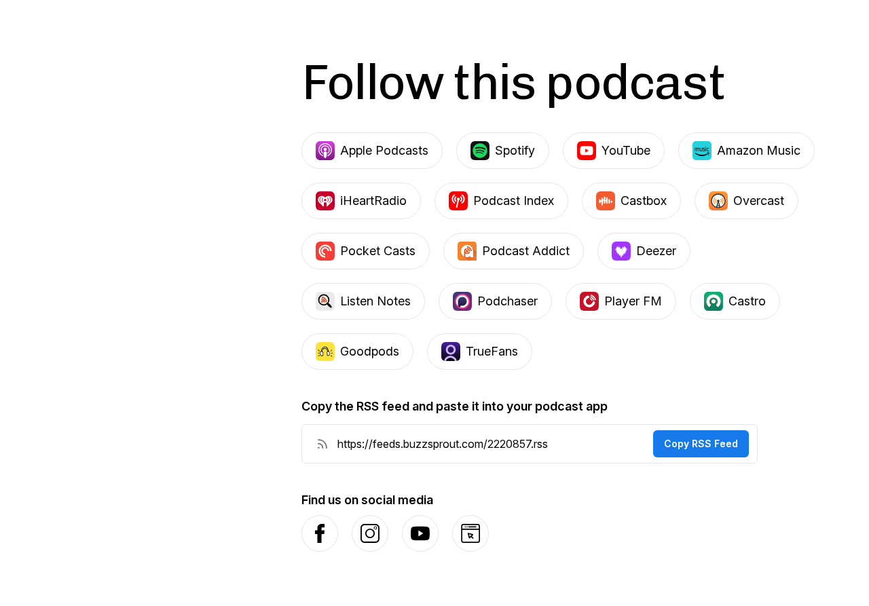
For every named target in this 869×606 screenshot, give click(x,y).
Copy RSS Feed (701, 443)
